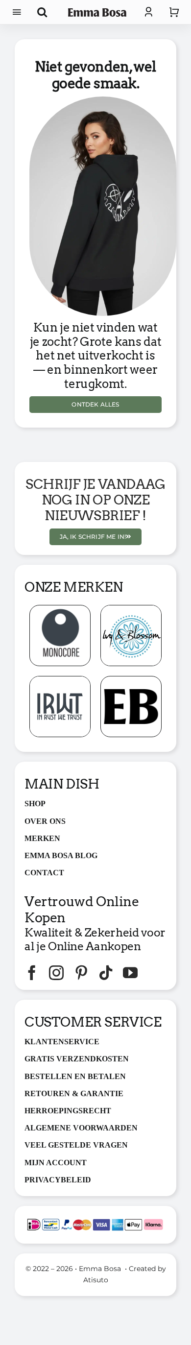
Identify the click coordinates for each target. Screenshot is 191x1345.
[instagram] (56, 972)
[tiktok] (105, 972)
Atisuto (95, 1279)
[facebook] (31, 972)
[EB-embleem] (131, 680)
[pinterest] (81, 972)
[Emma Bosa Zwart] (97, 12)
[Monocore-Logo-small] (60, 609)
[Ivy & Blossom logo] (131, 609)
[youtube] (130, 972)
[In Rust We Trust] (60, 680)
